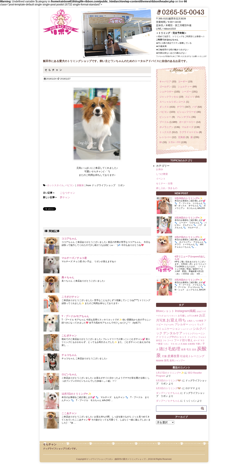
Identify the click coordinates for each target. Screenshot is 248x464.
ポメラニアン (166, 127)
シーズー (186, 91)
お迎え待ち (176, 320)
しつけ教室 (162, 174)
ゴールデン (165, 86)
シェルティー (185, 86)
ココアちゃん (69, 238)
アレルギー (181, 324)
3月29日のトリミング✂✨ (188, 198)
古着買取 (191, 344)
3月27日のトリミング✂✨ (188, 237)
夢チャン (65, 197)
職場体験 (159, 361)
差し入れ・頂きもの (166, 188)
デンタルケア (172, 333)
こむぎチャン (69, 335)
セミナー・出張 (164, 183)
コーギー (182, 81)
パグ (194, 106)
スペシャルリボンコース (172, 101)
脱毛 (166, 360)
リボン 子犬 (168, 344)
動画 (185, 344)
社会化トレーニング (192, 356)
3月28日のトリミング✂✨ (188, 217)
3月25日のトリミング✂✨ (188, 279)
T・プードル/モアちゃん (75, 316)
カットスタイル (55, 185)
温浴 (194, 349)
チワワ (180, 106)
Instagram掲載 (185, 311)
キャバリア (165, 81)
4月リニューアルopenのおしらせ (190, 257)
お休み (159, 169)
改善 (183, 349)
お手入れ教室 (192, 316)
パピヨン (69, 185)
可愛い (199, 344)
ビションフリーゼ (186, 112)
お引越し (182, 315)
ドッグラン (192, 337)
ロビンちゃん (69, 374)
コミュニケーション (168, 328)
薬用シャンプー (177, 360)
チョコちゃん (69, 354)
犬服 (164, 356)
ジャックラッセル (168, 96)
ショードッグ (186, 329)
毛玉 (188, 349)
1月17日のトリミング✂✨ (170, 372)
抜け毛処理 (169, 348)
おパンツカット (170, 316)
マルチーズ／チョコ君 (74, 257)
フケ (165, 340)
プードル (164, 122)
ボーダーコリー (187, 122)
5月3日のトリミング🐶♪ (169, 380)
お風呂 (189, 321)
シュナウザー (166, 91)
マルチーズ (188, 127)
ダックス (164, 106)
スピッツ (190, 96)
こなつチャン (67, 192)
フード (170, 340)
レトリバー (165, 137)
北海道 (181, 137)
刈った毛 (179, 344)
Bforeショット (165, 311)
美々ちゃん (68, 277)
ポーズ (197, 340)
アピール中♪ (169, 325)
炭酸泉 (80, 185)
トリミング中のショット (173, 336)
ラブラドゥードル (188, 132)
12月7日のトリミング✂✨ (76, 393)
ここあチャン (69, 413)
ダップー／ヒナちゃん (168, 393)
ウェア (200, 324)
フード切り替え (183, 340)
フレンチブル (184, 117)
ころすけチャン (70, 296)
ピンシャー (165, 117)
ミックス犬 (165, 132)
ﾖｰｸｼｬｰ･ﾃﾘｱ (174, 142)
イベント (161, 178)
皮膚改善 (173, 356)
